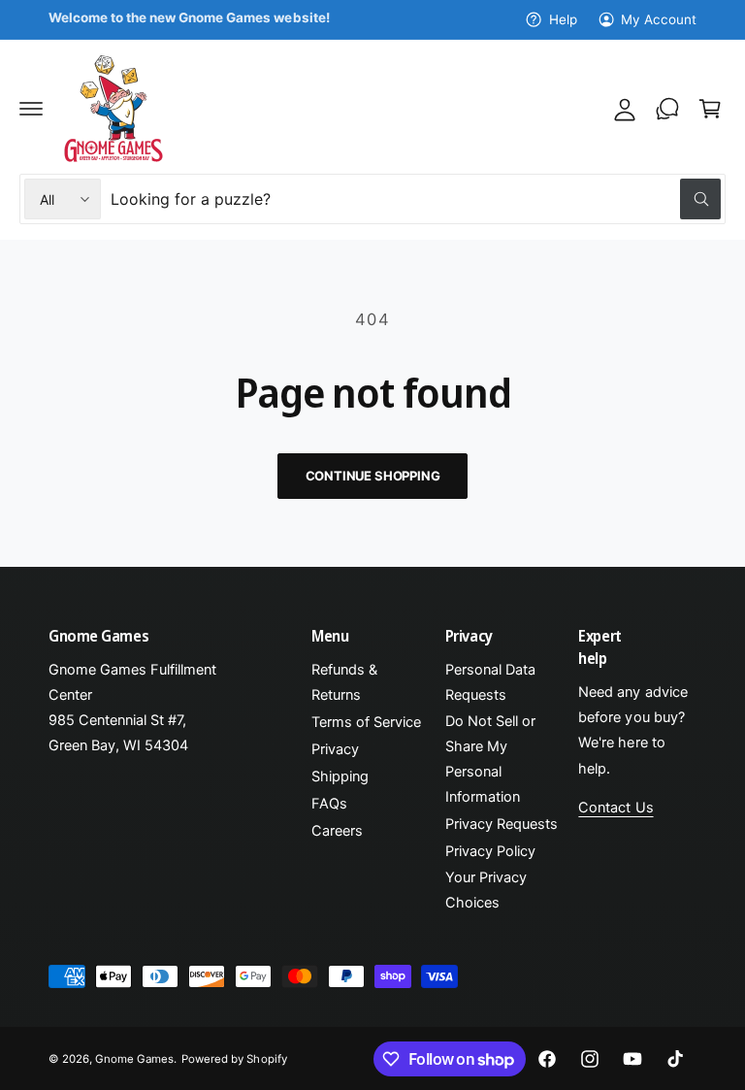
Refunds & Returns (344, 682)
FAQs (329, 803)
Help (562, 19)
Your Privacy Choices (486, 890)
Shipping (340, 776)
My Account (658, 19)
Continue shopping (373, 475)
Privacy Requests (501, 824)
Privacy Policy (490, 851)
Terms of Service (366, 722)
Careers (337, 831)
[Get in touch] (667, 108)
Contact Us (615, 807)
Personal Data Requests (490, 682)
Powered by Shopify (233, 1059)
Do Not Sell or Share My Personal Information (490, 759)
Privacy (335, 749)
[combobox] (416, 199)
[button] (31, 108)
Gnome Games (134, 1059)
